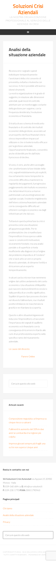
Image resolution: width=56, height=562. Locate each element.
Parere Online (28, 356)
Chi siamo (7, 508)
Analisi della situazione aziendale (18, 515)
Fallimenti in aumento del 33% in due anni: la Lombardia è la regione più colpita (26, 433)
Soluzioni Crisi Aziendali (28, 9)
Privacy (6, 522)
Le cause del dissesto (19, 348)
